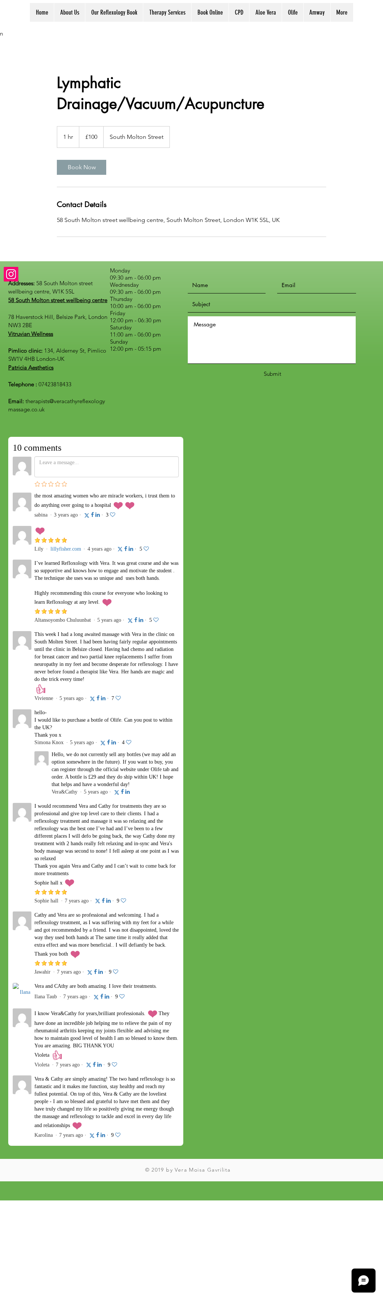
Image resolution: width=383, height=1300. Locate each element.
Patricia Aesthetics (30, 367)
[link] (81, 167)
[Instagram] (11, 274)
